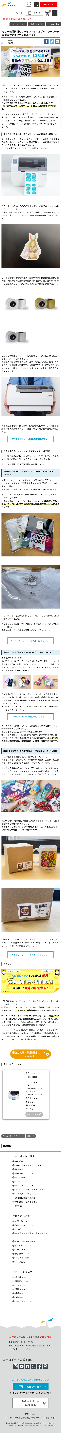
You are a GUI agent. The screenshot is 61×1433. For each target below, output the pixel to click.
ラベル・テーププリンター (13, 1136)
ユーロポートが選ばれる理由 (28, 1165)
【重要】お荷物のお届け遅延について (16, 19)
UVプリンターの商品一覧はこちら (29, 716)
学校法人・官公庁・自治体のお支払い (31, 1235)
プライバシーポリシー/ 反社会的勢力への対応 (25, 1195)
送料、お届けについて (25, 1225)
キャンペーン (18, 24)
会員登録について (23, 1245)
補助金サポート (22, 1293)
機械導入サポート (23, 1277)
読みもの (30, 1136)
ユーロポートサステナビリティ (29, 1189)
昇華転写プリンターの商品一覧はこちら (29, 954)
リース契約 (20, 1261)
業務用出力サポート (24, 1281)
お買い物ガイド (22, 1221)
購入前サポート (22, 1253)
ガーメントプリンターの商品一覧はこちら (29, 640)
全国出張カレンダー (24, 1173)
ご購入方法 (20, 1249)
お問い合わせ (34, 1386)
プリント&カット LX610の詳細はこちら (29, 438)
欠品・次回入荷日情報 (25, 1241)
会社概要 (19, 1161)
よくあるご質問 (22, 1257)
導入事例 (19, 1169)
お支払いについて (23, 1229)
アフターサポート (23, 1285)
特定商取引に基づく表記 (26, 1201)
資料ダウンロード (23, 1289)
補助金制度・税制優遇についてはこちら (29, 1053)
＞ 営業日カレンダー (20, 1349)
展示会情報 (20, 1177)
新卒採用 (19, 1206)
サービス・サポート (24, 1301)
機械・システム (37, 24)
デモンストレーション (25, 1185)
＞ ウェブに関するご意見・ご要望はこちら (30, 1392)
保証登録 (19, 1297)
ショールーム (21, 1181)
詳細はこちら (32, 1114)
